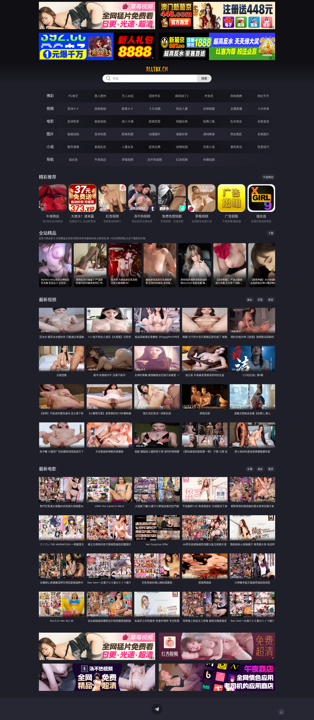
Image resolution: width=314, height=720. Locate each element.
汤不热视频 (154, 160)
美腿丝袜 (182, 134)
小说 (50, 146)
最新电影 (47, 469)
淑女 (260, 469)
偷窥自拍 (73, 134)
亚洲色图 (100, 134)
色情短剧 (209, 160)
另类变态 (263, 121)
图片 (50, 134)
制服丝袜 (182, 121)
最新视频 (47, 299)
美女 (249, 299)
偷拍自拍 (100, 121)
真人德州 (100, 96)
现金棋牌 (236, 96)
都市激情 (73, 147)
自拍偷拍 (100, 109)
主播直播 (236, 109)
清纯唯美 (209, 134)
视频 (50, 108)
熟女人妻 (182, 109)
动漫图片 (154, 134)
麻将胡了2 (181, 96)
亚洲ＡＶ (73, 109)
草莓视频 (127, 160)
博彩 (50, 95)
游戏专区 (154, 96)
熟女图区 (236, 134)
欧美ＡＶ (127, 109)
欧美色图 (127, 134)
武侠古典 (154, 147)
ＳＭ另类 (263, 109)
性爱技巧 (263, 147)
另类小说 (209, 147)
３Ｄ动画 (154, 109)
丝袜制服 (209, 109)
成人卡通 (127, 121)
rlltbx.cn (157, 69)
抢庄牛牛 (263, 96)
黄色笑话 (236, 147)
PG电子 (73, 96)
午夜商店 (100, 160)
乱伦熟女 (236, 121)
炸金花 (209, 96)
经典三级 (209, 121)
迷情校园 (182, 147)
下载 (270, 233)
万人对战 (127, 96)
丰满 (249, 469)
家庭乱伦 (100, 147)
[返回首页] (281, 712)
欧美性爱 (154, 121)
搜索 (204, 78)
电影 (50, 121)
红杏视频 (182, 160)
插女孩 (73, 160)
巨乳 (260, 299)
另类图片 (263, 134)
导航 (50, 159)
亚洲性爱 (73, 121)
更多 (270, 299)
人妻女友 (127, 147)
